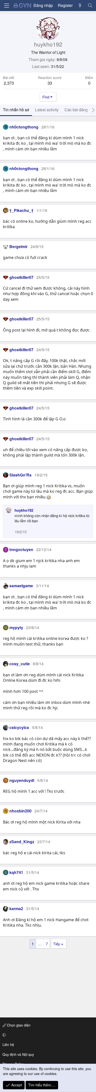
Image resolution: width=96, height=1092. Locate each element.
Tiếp (56, 943)
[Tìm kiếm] (90, 5)
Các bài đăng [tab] (76, 109)
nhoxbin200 (20, 811)
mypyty (16, 627)
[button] (47, 1035)
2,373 (9, 83)
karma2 (16, 908)
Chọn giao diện (18, 1025)
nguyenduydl (21, 780)
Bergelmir (18, 246)
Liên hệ (8, 1044)
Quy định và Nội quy (18, 1054)
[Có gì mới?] (80, 5)
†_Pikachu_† (21, 210)
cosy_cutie (19, 663)
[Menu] (6, 5)
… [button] (40, 943)
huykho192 (24, 510)
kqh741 (16, 872)
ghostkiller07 (21, 277)
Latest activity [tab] (47, 109)
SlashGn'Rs (20, 475)
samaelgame (21, 585)
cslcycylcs (19, 727)
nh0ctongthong (23, 127)
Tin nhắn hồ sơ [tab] (16, 109)
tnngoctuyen (21, 549)
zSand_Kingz (21, 841)
